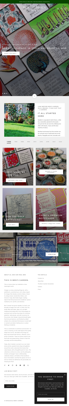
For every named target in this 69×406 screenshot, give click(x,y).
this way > (12, 224)
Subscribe (52, 254)
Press (39, 289)
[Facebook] (4, 365)
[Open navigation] (4, 8)
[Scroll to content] (34, 96)
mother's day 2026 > (16, 180)
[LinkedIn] (24, 365)
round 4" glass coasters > (51, 172)
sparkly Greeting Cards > (51, 224)
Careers (40, 286)
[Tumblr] (28, 365)
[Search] (62, 8)
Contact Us (41, 278)
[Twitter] (8, 365)
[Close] (65, 374)
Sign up (51, 399)
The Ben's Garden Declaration (46, 283)
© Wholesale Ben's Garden (13, 400)
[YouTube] (20, 365)
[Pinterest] (16, 365)
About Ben (41, 281)
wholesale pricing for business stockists (34, 1)
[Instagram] (12, 365)
